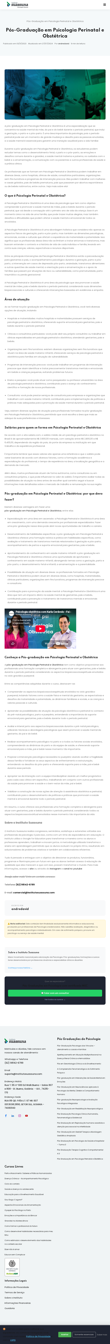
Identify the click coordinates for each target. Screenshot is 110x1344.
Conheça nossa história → (20, 967)
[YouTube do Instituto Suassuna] (26, 1115)
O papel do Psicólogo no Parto (18, 1210)
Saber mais (102, 1334)
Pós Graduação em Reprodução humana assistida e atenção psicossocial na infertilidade (80, 1125)
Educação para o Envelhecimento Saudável (24, 1194)
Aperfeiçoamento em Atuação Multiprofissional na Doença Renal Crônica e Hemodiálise (79, 1056)
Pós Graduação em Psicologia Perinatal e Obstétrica (80, 1159)
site (31, 868)
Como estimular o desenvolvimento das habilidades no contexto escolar (28, 1242)
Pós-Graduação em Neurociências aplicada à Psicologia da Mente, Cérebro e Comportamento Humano (78, 1091)
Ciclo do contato (12, 1184)
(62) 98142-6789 (25, 884)
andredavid (63, 43)
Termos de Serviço (14, 1292)
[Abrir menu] (104, 5)
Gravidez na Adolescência (16, 1221)
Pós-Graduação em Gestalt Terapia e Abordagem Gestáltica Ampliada (79, 1134)
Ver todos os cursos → (55, 999)
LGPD (13, 1340)
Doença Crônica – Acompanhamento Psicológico (27, 1178)
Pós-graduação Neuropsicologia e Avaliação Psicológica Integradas (77, 1101)
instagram (55, 868)
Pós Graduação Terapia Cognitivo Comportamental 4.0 (80, 1152)
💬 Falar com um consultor (55, 993)
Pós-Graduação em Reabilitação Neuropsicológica (80, 1108)
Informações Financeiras (18, 1302)
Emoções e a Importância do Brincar (21, 1215)
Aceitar (64, 1334)
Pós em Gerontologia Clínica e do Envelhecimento (79, 1063)
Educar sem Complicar (15, 1254)
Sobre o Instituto (13, 1297)
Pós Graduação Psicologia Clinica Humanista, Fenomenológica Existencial (77, 1116)
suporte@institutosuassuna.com (23, 1073)
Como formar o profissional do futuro (21, 1226)
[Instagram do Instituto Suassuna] (19, 1115)
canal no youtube (72, 868)
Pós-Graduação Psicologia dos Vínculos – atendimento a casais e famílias (76, 1047)
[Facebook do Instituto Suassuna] (6, 1115)
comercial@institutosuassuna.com (34, 892)
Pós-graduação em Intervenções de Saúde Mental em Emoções (81, 1080)
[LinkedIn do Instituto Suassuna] (12, 1115)
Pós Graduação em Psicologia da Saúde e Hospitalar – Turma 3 (80, 1143)
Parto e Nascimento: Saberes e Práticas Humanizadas (28, 1173)
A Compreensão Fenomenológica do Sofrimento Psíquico (78, 1071)
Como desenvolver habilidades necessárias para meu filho (29, 1233)
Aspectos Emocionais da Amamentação (23, 1205)
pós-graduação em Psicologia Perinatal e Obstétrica (33, 510)
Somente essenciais (84, 1334)
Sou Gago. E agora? (13, 1199)
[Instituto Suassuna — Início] (17, 4)
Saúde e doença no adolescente (19, 1189)
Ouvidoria (10, 1308)
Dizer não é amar (12, 1249)
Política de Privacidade (38, 1336)
